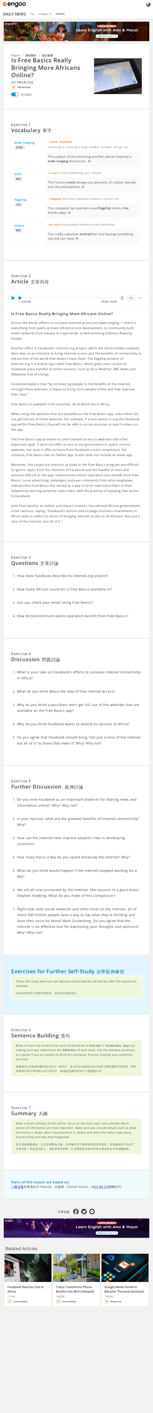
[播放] (13, 298)
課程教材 (60, 13)
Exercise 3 (21, 557)
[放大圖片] (118, 76)
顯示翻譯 (26, 94)
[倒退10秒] (122, 298)
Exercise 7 (21, 1107)
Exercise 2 (21, 275)
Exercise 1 (21, 124)
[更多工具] (140, 298)
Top (32, 13)
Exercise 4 (21, 653)
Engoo (15, 55)
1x (130, 297)
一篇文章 (17, 1187)
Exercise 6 (21, 1029)
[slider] (19, 297)
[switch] (15, 94)
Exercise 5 (21, 781)
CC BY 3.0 (101, 1187)
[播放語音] (89, 161)
